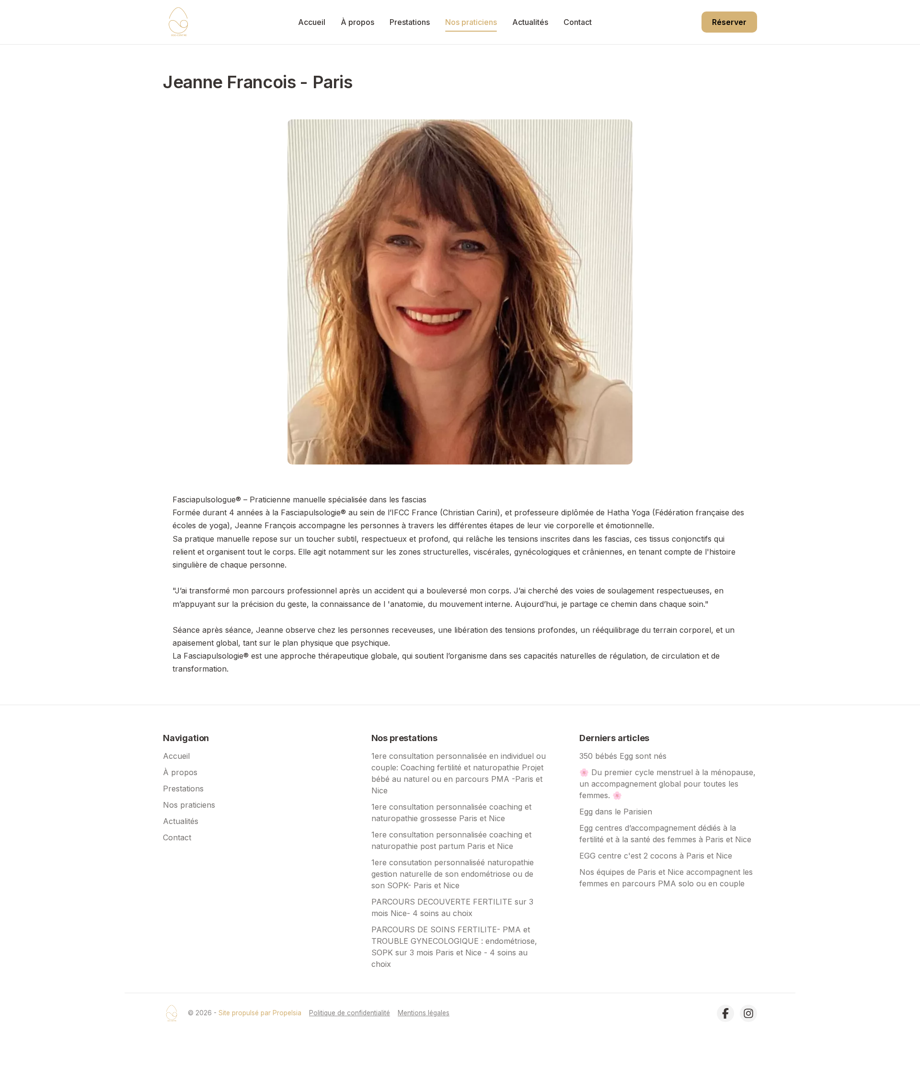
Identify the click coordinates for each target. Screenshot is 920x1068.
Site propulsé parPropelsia (259, 1013)
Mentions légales (423, 1013)
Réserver (729, 22)
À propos (357, 22)
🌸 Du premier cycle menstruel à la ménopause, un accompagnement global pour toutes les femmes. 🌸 (667, 783)
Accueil (311, 22)
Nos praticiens (471, 22)
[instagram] (748, 1013)
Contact (578, 22)
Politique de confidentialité (349, 1013)
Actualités (530, 22)
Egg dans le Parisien (615, 811)
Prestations (410, 22)
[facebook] (725, 1013)
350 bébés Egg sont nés (623, 756)
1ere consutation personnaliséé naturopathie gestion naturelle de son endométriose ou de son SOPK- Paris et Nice (452, 874)
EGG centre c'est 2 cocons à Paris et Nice (655, 855)
